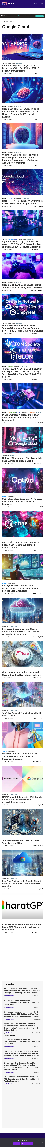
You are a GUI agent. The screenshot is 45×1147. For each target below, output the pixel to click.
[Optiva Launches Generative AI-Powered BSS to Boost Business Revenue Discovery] (22, 480)
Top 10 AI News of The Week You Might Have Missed (21, 714)
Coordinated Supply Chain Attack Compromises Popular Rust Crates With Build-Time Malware (22, 1002)
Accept (17, 1144)
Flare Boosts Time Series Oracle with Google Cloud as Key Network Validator (22, 673)
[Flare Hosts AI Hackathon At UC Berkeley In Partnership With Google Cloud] (22, 182)
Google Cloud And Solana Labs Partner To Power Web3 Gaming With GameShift (22, 286)
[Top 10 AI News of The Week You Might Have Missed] (22, 694)
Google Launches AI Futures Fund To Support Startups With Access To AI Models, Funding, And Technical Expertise (20, 113)
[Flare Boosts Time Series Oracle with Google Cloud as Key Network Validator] (22, 654)
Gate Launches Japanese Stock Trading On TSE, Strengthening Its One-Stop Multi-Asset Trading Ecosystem (21, 1079)
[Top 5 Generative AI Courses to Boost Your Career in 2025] (22, 822)
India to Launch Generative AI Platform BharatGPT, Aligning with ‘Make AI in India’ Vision (21, 927)
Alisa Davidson (8, 73)
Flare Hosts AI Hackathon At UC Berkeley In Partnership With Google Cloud (22, 202)
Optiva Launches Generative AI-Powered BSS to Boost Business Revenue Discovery (22, 501)
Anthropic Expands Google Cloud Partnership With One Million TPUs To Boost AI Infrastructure (21, 68)
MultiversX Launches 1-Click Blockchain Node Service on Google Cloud (22, 459)
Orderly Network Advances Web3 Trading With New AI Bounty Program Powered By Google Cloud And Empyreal (22, 328)
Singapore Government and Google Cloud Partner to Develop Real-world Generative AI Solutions (20, 631)
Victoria (6, 423)
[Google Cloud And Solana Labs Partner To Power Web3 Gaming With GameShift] (22, 266)
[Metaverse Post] (9, 4)
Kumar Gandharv (9, 463)
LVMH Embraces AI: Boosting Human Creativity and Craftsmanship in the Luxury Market (20, 417)
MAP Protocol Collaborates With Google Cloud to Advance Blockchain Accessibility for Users (22, 799)
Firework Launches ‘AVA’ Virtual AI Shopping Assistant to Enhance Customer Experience (19, 756)
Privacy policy (27, 1144)
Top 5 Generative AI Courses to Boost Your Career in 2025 (21, 841)
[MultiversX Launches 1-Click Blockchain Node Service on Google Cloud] (22, 440)
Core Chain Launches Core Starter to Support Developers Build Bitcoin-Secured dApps (20, 545)
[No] (42, 1142)
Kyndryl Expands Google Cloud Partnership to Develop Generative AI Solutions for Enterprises (20, 588)
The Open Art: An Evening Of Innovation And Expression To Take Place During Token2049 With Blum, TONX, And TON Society (22, 373)
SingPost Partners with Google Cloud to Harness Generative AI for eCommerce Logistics (22, 883)
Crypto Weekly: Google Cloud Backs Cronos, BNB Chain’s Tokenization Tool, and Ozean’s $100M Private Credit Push (22, 244)
